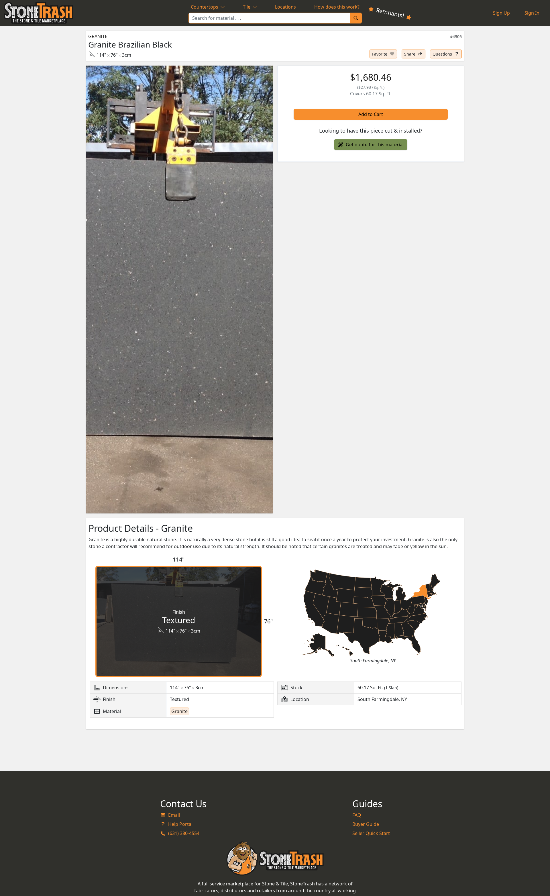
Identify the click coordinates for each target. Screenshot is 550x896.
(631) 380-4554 (183, 833)
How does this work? (337, 7)
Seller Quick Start (371, 833)
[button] (179, 290)
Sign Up (501, 13)
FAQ (356, 815)
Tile (246, 7)
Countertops (204, 7)
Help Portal (180, 824)
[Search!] (356, 18)
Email (174, 815)
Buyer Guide (365, 824)
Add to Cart (370, 114)
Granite (97, 36)
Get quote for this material (375, 144)
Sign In (532, 13)
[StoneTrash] (275, 858)
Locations (285, 7)
